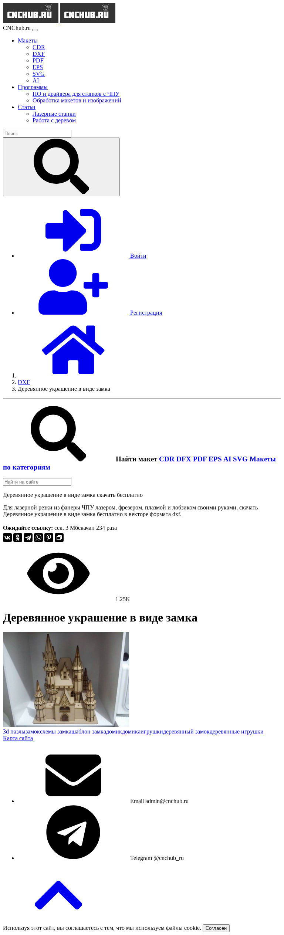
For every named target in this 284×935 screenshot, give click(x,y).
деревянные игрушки (237, 731)
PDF (201, 459)
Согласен (216, 928)
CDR (167, 459)
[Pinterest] (48, 537)
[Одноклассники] (17, 537)
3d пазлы (14, 731)
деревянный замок (186, 731)
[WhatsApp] (38, 537)
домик (114, 731)
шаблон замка (88, 731)
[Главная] (73, 375)
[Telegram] (28, 537)
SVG (241, 459)
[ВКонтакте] (7, 537)
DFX (184, 459)
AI (228, 459)
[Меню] (35, 30)
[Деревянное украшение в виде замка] (66, 725)
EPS (216, 459)
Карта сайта (18, 738)
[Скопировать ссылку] (59, 537)
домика (131, 731)
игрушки (152, 731)
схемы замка (55, 731)
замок (33, 731)
